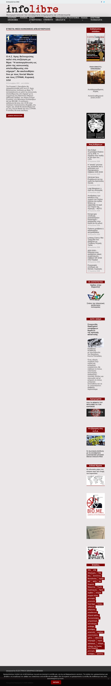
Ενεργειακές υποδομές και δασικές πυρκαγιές (95, 267)
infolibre (26, 83)
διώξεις (99, 604)
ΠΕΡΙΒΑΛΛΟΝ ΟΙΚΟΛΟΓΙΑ (61, 19)
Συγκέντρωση (92, 590)
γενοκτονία (91, 601)
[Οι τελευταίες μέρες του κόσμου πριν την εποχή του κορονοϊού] (96, 485)
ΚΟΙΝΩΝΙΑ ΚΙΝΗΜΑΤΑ (48, 19)
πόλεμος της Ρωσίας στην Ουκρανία (95, 647)
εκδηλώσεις (91, 609)
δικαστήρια (91, 604)
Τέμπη (101, 590)
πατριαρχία (91, 640)
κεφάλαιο (100, 632)
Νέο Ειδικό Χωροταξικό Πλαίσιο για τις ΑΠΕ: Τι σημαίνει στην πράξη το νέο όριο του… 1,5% (96, 154)
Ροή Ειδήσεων (95, 144)
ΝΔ (100, 581)
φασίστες (100, 654)
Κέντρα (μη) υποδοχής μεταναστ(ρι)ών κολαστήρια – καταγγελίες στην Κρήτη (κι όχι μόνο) (95, 218)
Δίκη (89, 576)
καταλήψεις (91, 629)
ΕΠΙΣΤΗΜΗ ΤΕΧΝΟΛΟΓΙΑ (96, 19)
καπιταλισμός (92, 624)
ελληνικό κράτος (93, 615)
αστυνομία (91, 598)
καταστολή (91, 632)
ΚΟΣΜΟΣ (23, 18)
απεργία (98, 592)
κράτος (90, 638)
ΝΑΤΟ (95, 581)
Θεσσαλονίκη (92, 578)
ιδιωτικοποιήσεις (93, 618)
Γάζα (99, 573)
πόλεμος (101, 643)
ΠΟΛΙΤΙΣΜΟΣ (73, 18)
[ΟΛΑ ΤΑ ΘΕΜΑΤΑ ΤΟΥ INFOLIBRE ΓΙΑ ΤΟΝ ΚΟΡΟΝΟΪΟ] (96, 416)
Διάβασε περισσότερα (15, 115)
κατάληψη (91, 626)
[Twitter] (104, 2)
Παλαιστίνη (91, 587)
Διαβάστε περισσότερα (92, 388)
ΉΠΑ (89, 570)
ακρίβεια (90, 592)
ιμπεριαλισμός (92, 621)
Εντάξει (56, 682)
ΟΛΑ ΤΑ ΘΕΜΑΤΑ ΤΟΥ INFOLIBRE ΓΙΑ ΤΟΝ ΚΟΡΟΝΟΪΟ (95, 404)
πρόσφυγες (91, 643)
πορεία (100, 640)
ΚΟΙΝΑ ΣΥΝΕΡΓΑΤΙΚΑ (35, 19)
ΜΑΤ (89, 581)
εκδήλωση (91, 607)
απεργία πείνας (93, 595)
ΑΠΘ (94, 570)
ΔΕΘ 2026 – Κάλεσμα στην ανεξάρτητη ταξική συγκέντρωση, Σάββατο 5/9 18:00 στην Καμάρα (95, 255)
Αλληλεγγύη (92, 573)
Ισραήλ (101, 578)
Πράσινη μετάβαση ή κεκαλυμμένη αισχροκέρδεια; (96, 230)
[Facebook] (101, 2)
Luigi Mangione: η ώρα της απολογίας (95, 189)
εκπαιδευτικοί (92, 612)
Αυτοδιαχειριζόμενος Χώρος (96, 90)
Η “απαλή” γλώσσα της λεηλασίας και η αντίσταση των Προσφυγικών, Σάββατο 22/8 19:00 (95, 168)
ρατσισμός (91, 651)
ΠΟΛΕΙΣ (84, 18)
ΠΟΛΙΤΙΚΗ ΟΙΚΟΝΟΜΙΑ (13, 19)
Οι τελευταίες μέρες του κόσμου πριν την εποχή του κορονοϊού (95, 471)
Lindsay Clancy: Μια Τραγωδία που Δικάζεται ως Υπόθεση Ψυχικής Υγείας (95, 241)
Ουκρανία (91, 584)
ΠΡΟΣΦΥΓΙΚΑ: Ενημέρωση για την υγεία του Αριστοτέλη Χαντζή (96, 180)
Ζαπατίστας (97, 576)
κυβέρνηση (98, 638)
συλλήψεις (91, 654)
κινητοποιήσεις (93, 635)
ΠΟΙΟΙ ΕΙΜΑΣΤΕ (95, 67)
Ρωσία (99, 587)
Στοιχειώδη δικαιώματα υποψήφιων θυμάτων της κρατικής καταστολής (93, 329)
